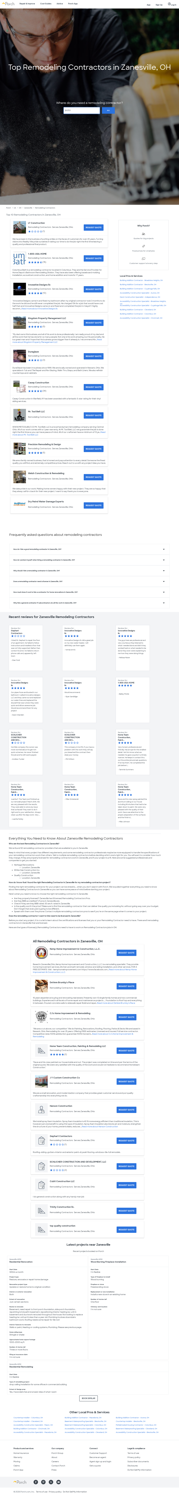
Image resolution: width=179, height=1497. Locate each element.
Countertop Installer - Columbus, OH (28, 1418)
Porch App (73, 3)
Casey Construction (38, 382)
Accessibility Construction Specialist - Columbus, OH (86, 1429)
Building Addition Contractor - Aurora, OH (132, 1418)
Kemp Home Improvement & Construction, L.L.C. (75, 949)
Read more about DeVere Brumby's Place (116, 1003)
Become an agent (98, 1457)
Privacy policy (134, 1457)
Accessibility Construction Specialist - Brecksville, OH (137, 1432)
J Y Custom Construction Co (65, 1077)
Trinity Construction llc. (62, 1207)
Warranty (17, 1457)
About (54, 1457)
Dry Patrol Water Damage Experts (46, 501)
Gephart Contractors (61, 1136)
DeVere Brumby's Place (62, 982)
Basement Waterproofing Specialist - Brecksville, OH (85, 1421)
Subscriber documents (138, 1461)
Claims (16, 1466)
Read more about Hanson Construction (100, 1126)
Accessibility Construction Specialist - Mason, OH (33, 1425)
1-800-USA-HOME (37, 254)
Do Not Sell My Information (139, 1470)
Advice (60, 3)
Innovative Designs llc (39, 284)
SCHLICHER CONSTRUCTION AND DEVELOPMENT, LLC (78, 1161)
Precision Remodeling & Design (44, 444)
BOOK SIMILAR (88, 1398)
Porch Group (57, 1453)
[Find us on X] (51, 1482)
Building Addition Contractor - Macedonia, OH (83, 1418)
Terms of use (133, 1453)
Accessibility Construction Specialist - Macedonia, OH (34, 1432)
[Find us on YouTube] (58, 1482)
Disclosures (133, 1466)
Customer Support (98, 1453)
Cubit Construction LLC (62, 1181)
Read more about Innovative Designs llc (39, 308)
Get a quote (95, 1466)
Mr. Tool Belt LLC (36, 411)
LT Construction (36, 223)
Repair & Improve (27, 3)
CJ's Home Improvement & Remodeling (70, 1013)
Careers (55, 1461)
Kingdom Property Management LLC (47, 318)
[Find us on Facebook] (36, 1482)
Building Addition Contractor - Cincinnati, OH (31, 1429)
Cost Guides (45, 3)
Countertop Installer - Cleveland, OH (28, 1421)
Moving (16, 1461)
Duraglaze (33, 351)
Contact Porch (58, 1466)
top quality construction (62, 1225)
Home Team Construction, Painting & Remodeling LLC (78, 1046)
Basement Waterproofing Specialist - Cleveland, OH (136, 1429)
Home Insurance (21, 1453)
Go (108, 110)
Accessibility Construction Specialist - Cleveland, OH (86, 1432)
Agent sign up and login (100, 1461)
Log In (172, 4)
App (148, 5)
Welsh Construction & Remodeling (46, 473)
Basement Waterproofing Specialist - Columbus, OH (85, 1425)
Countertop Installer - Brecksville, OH (130, 1421)
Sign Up (159, 5)
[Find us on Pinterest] (43, 1482)
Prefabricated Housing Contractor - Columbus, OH (136, 1425)
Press (53, 1470)
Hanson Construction (61, 1106)
